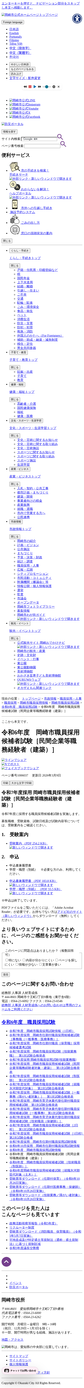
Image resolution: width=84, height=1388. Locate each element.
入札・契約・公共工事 (32, 488)
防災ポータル (18, 1287)
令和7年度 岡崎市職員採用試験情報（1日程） (42, 1031)
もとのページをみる (22, 69)
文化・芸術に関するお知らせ (37, 440)
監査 (20, 594)
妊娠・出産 (25, 371)
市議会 (22, 598)
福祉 (20, 412)
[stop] (30, 86)
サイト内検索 (11, 138)
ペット (22, 315)
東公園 (22, 663)
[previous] (25, 86)
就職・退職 (25, 509)
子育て (22, 375)
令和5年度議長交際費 (24, 1248)
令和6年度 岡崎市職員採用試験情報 (35, 1150)
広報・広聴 (25, 569)
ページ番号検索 (12, 146)
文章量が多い (51, 964)
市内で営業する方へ (31, 513)
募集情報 (23, 610)
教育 (20, 380)
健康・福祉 (17, 384)
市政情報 (16, 521)
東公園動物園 (26, 667)
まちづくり (25, 553)
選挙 (20, 590)
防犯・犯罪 (25, 327)
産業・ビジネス (20, 469)
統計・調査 (25, 561)
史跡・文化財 (26, 655)
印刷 (5, 783)
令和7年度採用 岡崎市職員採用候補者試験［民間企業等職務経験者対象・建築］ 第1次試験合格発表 (44, 1068)
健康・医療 (25, 416)
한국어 (14, 56)
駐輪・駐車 (25, 302)
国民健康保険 (26, 408)
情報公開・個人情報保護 (34, 586)
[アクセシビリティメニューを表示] (77, 18)
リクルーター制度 (21, 1227)
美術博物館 (25, 671)
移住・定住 (25, 343)
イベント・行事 (28, 659)
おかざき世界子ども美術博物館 (39, 675)
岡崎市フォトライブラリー (36, 606)
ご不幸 (22, 294)
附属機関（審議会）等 (32, 582)
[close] (58, 86)
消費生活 (23, 319)
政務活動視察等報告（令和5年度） (33, 1223)
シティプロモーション (32, 573)
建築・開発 (25, 496)
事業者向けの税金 (29, 500)
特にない (15, 960)
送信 (5, 974)
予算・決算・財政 (29, 557)
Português (15, 36)
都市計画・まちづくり (32, 492)
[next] (39, 86)
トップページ (31, 698)
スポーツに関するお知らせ (36, 452)
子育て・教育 (18, 352)
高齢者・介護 (26, 403)
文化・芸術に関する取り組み (37, 444)
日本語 (14, 29)
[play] (35, 86)
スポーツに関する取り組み (36, 456)
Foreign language (12, 22)
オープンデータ (28, 602)
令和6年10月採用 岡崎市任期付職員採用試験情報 (44, 1145)
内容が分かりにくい (40, 960)
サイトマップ (18, 1356)
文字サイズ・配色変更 (25, 78)
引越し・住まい (28, 290)
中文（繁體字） (20, 53)
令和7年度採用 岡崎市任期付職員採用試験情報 (43, 1141)
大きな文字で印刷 (21, 783)
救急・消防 (25, 331)
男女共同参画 (26, 348)
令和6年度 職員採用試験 (20, 706)
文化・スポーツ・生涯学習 (26, 420)
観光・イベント (20, 623)
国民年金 (23, 278)
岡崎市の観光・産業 (31, 651)
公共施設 (23, 549)
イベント (15, 1283)
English (14, 33)
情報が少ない (28, 964)
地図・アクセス (12, 1339)
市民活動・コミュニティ (34, 578)
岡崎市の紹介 (26, 541)
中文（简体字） (20, 48)
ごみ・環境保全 (28, 307)
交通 (20, 298)
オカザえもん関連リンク (34, 688)
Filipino (14, 40)
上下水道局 (25, 282)
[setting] (53, 86)
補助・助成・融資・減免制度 (37, 339)
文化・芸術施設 (28, 448)
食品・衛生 (25, 311)
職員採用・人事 (28, 565)
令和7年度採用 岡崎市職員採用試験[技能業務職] (42, 1059)
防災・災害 (25, 323)
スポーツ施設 (26, 460)
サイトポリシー (20, 1360)
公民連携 (23, 517)
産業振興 (23, 504)
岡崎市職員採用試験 (65, 702)
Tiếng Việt (15, 43)
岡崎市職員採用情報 (34, 702)
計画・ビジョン (28, 545)
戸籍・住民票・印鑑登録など (37, 270)
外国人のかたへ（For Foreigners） (40, 335)
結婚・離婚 (25, 286)
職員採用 (10, 702)
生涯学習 (23, 464)
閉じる (7, 240)
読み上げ (16, 73)
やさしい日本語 (20, 64)
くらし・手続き (20, 250)
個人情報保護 (18, 1364)
